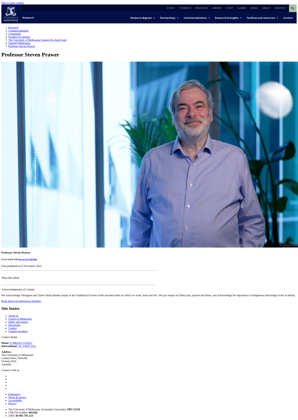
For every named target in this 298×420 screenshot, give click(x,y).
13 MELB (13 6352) (20, 343)
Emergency (14, 394)
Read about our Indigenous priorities (21, 301)
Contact (12, 328)
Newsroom (14, 325)
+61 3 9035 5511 (26, 346)
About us (13, 315)
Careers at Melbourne (20, 318)
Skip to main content (12, 2)
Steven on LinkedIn (27, 259)
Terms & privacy (17, 397)
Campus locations (18, 331)
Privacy (12, 403)
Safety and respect (18, 322)
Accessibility (15, 400)
